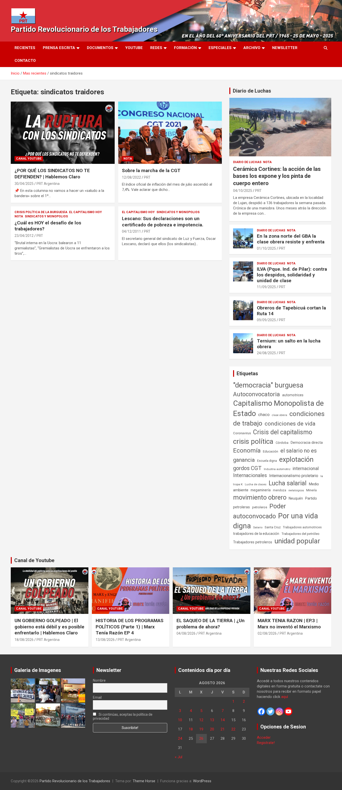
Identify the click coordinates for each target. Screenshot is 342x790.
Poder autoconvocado (259, 511)
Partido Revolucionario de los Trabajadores (84, 29)
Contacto (25, 60)
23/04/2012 (24, 236)
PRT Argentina (48, 184)
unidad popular (297, 541)
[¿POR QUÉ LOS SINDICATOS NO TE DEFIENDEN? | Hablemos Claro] (63, 133)
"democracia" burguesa (268, 385)
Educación (270, 451)
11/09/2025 (266, 287)
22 (233, 729)
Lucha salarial (287, 483)
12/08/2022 (131, 177)
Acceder (264, 737)
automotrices (292, 395)
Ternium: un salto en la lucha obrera (288, 343)
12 (201, 720)
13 (212, 720)
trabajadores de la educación (256, 534)
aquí (284, 696)
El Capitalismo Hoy (85, 212)
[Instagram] (279, 711)
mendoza (279, 490)
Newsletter (284, 48)
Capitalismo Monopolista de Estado (278, 408)
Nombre (99, 680)
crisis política (253, 441)
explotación (296, 460)
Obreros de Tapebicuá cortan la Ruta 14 (291, 310)
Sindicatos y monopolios (46, 216)
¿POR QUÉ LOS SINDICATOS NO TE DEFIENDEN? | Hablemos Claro (52, 174)
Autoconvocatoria (256, 394)
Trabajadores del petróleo (300, 534)
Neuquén (296, 498)
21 (223, 729)
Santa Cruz (273, 527)
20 (212, 729)
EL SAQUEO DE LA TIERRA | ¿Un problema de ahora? (211, 624)
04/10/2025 (242, 191)
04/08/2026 (186, 633)
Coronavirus (242, 433)
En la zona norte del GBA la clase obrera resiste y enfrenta (290, 239)
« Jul (178, 757)
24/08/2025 (266, 353)
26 (201, 738)
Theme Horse (144, 781)
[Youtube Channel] (288, 711)
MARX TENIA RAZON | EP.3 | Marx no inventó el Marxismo (289, 624)
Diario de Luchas (252, 91)
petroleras (241, 507)
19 (201, 729)
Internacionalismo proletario (293, 475)
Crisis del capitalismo (282, 432)
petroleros (259, 507)
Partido (311, 498)
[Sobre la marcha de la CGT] (170, 133)
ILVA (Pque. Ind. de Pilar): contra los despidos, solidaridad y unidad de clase (292, 274)
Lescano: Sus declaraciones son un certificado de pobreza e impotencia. (162, 222)
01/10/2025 (266, 248)
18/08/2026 (24, 640)
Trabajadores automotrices (302, 527)
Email (97, 697)
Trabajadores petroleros (252, 542)
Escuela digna (267, 461)
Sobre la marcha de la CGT (151, 170)
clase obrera (279, 415)
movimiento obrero (259, 497)
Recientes (25, 48)
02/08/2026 (267, 633)
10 (180, 720)
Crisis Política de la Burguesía (41, 212)
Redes (156, 48)
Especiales (220, 48)
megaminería (261, 490)
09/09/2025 (266, 320)
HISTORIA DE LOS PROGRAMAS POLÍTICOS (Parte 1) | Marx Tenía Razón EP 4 (129, 627)
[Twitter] (270, 711)
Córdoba (282, 443)
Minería (311, 490)
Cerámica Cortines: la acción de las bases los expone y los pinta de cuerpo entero (277, 176)
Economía (247, 450)
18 (191, 729)
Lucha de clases (255, 484)
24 (180, 738)
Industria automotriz (277, 469)
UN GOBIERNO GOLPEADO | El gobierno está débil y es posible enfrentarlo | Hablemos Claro (49, 627)
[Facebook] (261, 711)
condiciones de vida (290, 423)
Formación (185, 48)
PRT (147, 177)
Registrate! (266, 742)
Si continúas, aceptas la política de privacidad (123, 716)
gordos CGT (247, 468)
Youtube (134, 48)
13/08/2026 (105, 640)
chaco (264, 414)
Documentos (100, 48)
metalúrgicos (296, 490)
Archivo (251, 48)
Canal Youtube (29, 158)
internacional (306, 468)
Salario (257, 527)
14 (223, 720)
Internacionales (250, 475)
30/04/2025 (24, 184)
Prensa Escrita (59, 48)
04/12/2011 (131, 231)
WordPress (202, 781)
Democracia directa (307, 443)
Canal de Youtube (34, 560)
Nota (127, 158)
